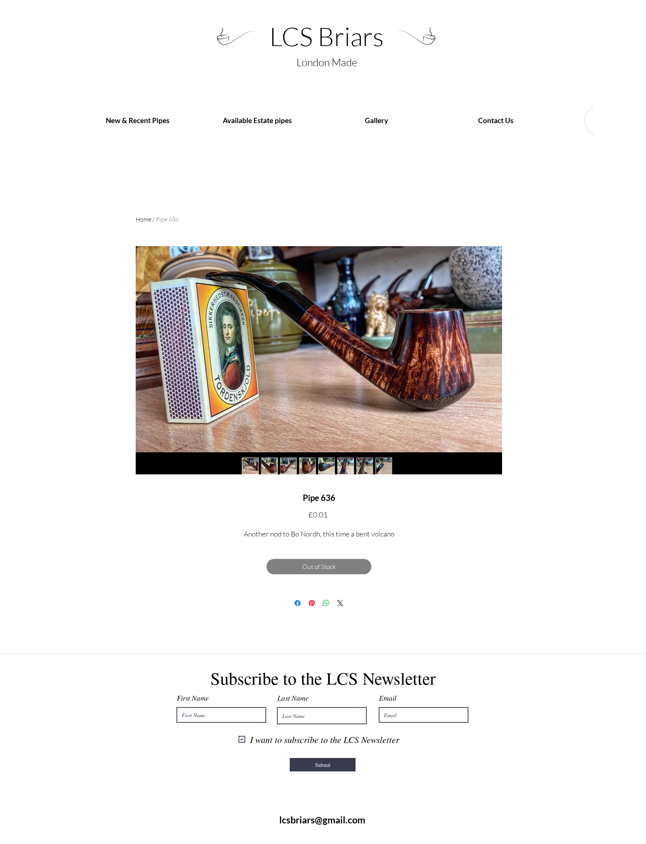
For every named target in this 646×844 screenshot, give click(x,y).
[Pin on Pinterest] (311, 603)
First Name (193, 697)
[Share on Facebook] (297, 603)
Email (387, 697)
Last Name (292, 697)
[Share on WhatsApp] (326, 603)
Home (143, 219)
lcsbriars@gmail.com (322, 819)
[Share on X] (340, 603)
